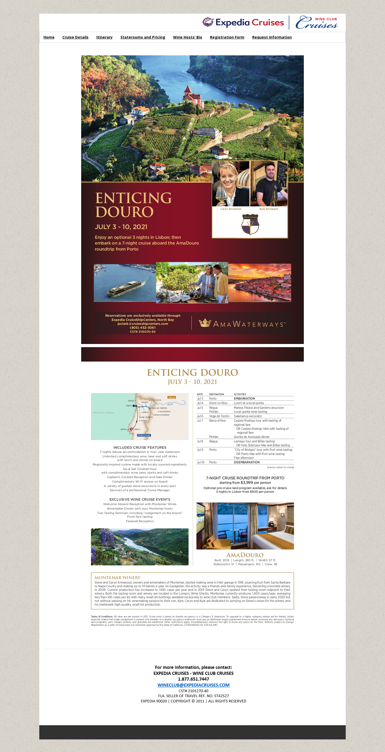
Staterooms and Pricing (142, 37)
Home (48, 37)
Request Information (272, 37)
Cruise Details (75, 37)
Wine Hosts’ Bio (187, 37)
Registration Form (227, 37)
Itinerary (104, 37)
